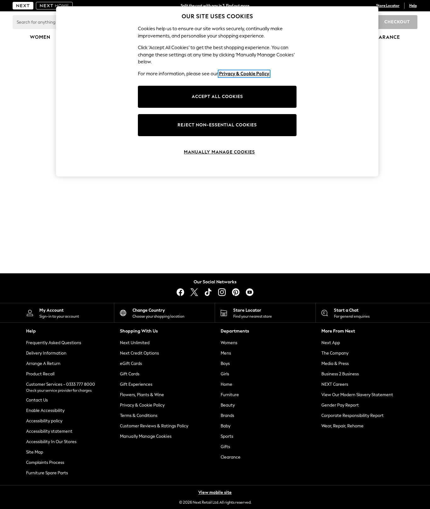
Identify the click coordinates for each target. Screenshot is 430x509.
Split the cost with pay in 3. (215, 5)
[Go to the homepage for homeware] (54, 5)
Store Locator (387, 5)
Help (413, 5)
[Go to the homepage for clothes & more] (23, 5)
